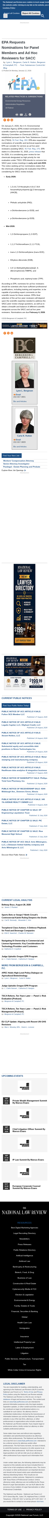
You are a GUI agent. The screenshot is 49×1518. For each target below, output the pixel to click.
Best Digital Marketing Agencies (24, 1228)
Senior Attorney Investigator (16, 464)
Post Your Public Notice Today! (16, 705)
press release (35, 151)
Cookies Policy (9, 8)
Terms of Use (28, 1392)
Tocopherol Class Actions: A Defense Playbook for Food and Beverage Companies (24, 929)
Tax (24, 1364)
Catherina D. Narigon (26, 959)
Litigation (24, 1353)
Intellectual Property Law (24, 1342)
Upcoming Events (12, 1076)
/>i (30, 114)
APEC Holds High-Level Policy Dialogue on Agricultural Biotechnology (22, 974)
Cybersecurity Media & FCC (24, 1289)
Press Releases (24, 1244)
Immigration (24, 1328)
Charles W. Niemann (25, 933)
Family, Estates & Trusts (24, 1306)
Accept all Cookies (12, 13)
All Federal (9, 108)
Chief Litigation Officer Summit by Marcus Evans (29, 1130)
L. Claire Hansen (10, 959)
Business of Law (25, 1278)
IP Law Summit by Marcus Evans (28, 1160)
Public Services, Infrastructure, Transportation (24, 1359)
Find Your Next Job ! (11, 455)
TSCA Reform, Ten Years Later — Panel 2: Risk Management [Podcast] (24, 1010)
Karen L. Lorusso (28, 1027)
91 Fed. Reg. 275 (32, 149)
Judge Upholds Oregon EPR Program (19, 956)
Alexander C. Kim (24, 920)
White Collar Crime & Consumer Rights (24, 1370)
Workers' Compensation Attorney (18, 461)
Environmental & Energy (24, 1300)
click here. (40, 1501)
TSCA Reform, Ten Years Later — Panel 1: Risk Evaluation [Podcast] (24, 997)
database (6, 1399)
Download (26, 114)
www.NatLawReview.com (18, 1402)
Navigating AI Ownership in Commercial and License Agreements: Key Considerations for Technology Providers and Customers (23, 943)
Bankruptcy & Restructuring (24, 1267)
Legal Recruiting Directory (24, 1233)
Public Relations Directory (24, 1250)
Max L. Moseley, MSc (12, 1027)
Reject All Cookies (30, 13)
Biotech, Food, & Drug (24, 1272)
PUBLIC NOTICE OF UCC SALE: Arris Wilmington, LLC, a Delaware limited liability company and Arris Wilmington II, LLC (24, 845)
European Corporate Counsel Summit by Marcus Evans (26, 1187)
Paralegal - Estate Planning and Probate (21, 467)
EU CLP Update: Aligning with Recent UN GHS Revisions (24, 1023)
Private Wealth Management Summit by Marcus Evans (30, 1102)
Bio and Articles (20, 401)
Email (18, 395)
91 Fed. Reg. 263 (19, 140)
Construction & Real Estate (24, 1283)
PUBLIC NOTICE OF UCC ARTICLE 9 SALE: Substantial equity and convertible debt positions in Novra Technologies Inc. (21, 746)
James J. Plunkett (10, 907)
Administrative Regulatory (14, 104)
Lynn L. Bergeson (14, 62)
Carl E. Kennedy (10, 920)
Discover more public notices (13, 855)
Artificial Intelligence (24, 1255)
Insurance (24, 1336)
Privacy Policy (34, 1509)
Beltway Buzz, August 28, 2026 (16, 905)
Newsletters (24, 1239)
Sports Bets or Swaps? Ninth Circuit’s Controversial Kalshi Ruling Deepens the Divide (24, 916)
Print (17, 114)
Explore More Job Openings (13, 470)
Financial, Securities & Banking (24, 1311)
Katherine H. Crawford (12, 949)
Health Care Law (24, 1322)
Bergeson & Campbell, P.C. (14, 1001)
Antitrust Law (24, 1261)
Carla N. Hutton (29, 62)
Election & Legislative (24, 1295)
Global (24, 1317)
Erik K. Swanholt (10, 933)
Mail (22, 114)
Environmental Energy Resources (17, 101)
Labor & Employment (25, 1348)
